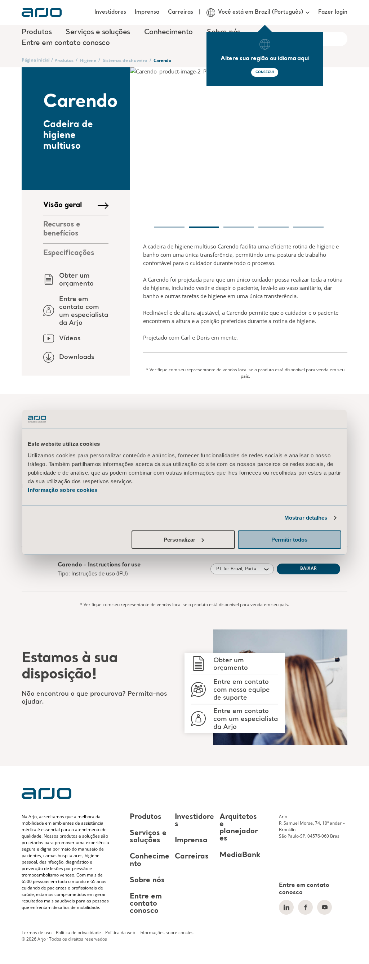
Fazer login (332, 12)
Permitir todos (289, 540)
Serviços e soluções (148, 837)
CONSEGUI (264, 72)
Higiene (88, 60)
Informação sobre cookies (62, 490)
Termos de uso (37, 932)
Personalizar (179, 540)
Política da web (120, 932)
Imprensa (147, 12)
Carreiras (180, 12)
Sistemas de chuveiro (125, 60)
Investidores (110, 12)
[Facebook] (305, 907)
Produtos (63, 60)
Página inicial (36, 60)
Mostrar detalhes (306, 518)
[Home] (42, 12)
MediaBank (240, 855)
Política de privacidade (78, 932)
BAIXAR (308, 569)
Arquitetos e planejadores (238, 827)
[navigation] (169, 223)
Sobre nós (147, 880)
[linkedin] (286, 907)
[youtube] (324, 907)
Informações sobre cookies (166, 932)
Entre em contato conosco (66, 43)
